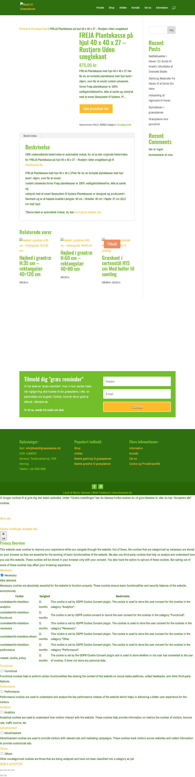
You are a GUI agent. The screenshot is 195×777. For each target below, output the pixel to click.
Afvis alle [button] (5, 518)
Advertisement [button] (8, 728)
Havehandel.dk (33, 165)
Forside (100, 7)
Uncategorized (38, 29)
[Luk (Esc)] (12, 770)
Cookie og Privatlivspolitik (144, 464)
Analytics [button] (5, 707)
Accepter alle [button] (29, 529)
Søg (171, 30)
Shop (111, 7)
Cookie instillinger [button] (10, 529)
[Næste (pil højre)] (5, 775)
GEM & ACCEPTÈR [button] (11, 764)
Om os (148, 7)
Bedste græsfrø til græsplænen (92, 464)
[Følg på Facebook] (94, 486)
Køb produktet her (96, 108)
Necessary (11, 575)
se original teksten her (88, 212)
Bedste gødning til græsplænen (92, 458)
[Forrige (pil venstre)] (1, 775)
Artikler (123, 7)
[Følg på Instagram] (100, 486)
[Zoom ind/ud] (1, 770)
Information (162, 7)
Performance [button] (7, 686)
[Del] (9, 770)
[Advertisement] (97, 336)
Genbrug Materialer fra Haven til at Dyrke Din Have (162, 83)
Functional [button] (6, 666)
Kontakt (136, 7)
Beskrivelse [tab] (30, 136)
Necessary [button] (6, 570)
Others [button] (4, 748)
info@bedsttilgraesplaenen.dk (43, 448)
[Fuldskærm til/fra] (5, 770)
